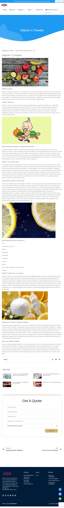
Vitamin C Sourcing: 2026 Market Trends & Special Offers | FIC (21, 374)
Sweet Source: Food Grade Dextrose (52, 382)
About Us (12, 10)
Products (20, 10)
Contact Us (39, 10)
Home (5, 10)
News (29, 10)
